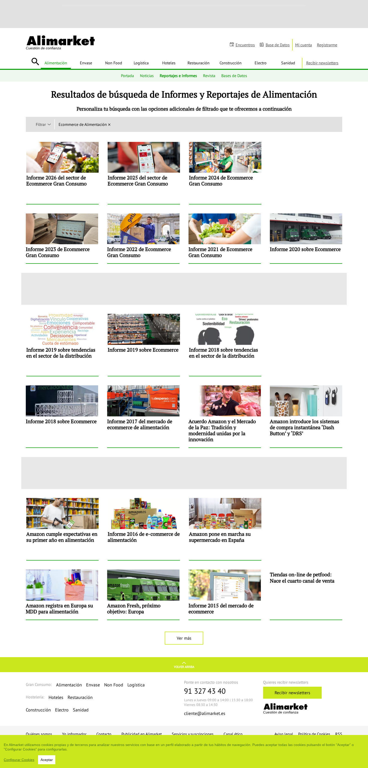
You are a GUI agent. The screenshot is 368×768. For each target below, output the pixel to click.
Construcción (231, 62)
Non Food (113, 62)
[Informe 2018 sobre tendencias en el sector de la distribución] (225, 345)
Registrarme (327, 44)
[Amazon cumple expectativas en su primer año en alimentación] (62, 529)
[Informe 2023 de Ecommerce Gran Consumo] (62, 238)
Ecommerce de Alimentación (83, 124)
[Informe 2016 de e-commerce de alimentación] (144, 529)
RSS (338, 733)
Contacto (103, 733)
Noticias (147, 75)
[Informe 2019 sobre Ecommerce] (144, 345)
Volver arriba (184, 667)
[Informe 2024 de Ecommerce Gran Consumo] (225, 173)
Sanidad (288, 62)
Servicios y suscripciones (193, 733)
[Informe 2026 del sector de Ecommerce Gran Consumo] (62, 173)
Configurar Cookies (19, 760)
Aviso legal (283, 733)
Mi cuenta (303, 44)
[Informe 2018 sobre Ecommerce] (62, 416)
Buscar (35, 61)
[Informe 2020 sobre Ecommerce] (306, 238)
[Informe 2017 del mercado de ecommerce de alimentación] (143, 416)
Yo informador (74, 733)
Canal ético (233, 733)
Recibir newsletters (322, 62)
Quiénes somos (39, 733)
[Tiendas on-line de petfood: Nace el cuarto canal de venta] (306, 595)
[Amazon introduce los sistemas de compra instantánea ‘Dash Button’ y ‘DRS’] (306, 416)
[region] (184, 751)
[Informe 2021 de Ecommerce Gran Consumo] (225, 238)
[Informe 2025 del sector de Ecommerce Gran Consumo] (144, 173)
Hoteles (168, 62)
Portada (127, 75)
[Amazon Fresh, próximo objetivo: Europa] (143, 595)
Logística (141, 62)
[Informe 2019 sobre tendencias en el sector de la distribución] (62, 345)
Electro (261, 62)
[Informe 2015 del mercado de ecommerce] (225, 595)
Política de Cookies (314, 733)
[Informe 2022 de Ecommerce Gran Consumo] (143, 238)
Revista (209, 75)
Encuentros (245, 44)
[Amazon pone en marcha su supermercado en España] (225, 529)
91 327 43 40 (205, 691)
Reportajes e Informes (178, 75)
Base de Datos (278, 44)
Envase (86, 62)
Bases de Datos (234, 75)
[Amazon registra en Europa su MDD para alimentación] (62, 595)
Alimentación (56, 62)
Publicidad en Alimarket (141, 733)
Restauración (199, 62)
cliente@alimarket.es (204, 713)
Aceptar (47, 760)
